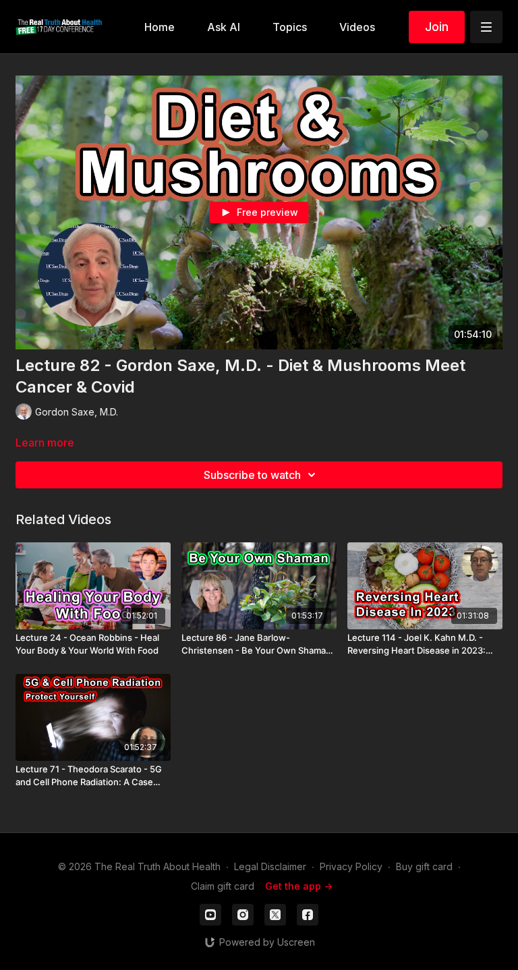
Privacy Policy (351, 866)
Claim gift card (222, 886)
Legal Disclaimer (270, 866)
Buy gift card (424, 866)
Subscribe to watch (252, 475)
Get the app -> (299, 886)
